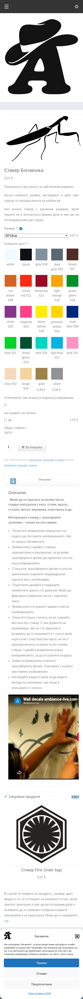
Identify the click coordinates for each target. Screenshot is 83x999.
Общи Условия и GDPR (39, 993)
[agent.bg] (41, 93)
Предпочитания (41, 984)
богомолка (10, 465)
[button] (77, 936)
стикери (32, 465)
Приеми (41, 963)
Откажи (41, 973)
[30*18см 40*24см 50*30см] (36, 236)
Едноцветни (35, 460)
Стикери (59, 460)
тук (6, 920)
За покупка (33, 447)
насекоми (22, 465)
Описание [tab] (44, 479)
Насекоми (48, 460)
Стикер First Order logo (41, 870)
